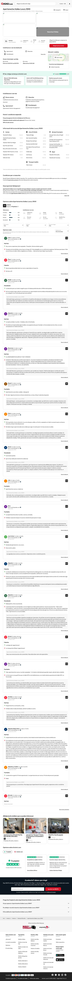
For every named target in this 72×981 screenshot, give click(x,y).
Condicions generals (11, 978)
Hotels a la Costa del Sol (48, 963)
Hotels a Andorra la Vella (23, 947)
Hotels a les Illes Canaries (35, 944)
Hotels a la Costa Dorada (47, 953)
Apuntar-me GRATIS (53, 889)
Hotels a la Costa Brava (47, 949)
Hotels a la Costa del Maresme (48, 958)
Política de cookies (34, 978)
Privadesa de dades (23, 978)
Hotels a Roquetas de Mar (22, 956)
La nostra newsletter (11, 942)
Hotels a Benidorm (22, 960)
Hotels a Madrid (22, 966)
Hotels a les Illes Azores (35, 952)
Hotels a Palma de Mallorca (22, 952)
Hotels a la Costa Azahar (47, 940)
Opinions (8, 945)
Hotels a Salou (21, 939)
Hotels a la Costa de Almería (48, 967)
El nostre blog (9, 948)
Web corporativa (60, 942)
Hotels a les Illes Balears (35, 940)
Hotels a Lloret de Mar (22, 943)
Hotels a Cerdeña (35, 948)
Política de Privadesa (51, 892)
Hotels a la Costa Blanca (47, 944)
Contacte (58, 939)
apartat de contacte (13, 180)
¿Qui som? (8, 939)
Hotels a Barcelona (23, 963)
